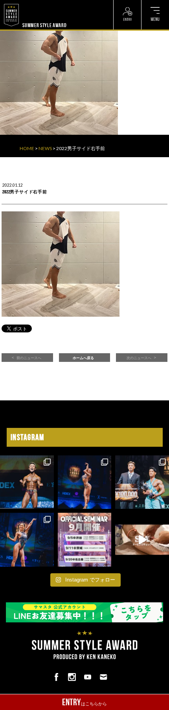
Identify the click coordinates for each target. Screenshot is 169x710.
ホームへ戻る (83, 358)
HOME (27, 148)
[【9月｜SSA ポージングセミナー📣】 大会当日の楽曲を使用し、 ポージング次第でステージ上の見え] (85, 540)
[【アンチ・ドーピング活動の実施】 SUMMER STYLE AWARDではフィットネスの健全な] (142, 540)
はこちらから (84, 702)
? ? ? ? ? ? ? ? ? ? (39, 4)
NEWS (45, 148)
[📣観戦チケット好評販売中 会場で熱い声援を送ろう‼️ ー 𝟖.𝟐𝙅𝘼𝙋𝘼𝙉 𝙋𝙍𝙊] (27, 482)
